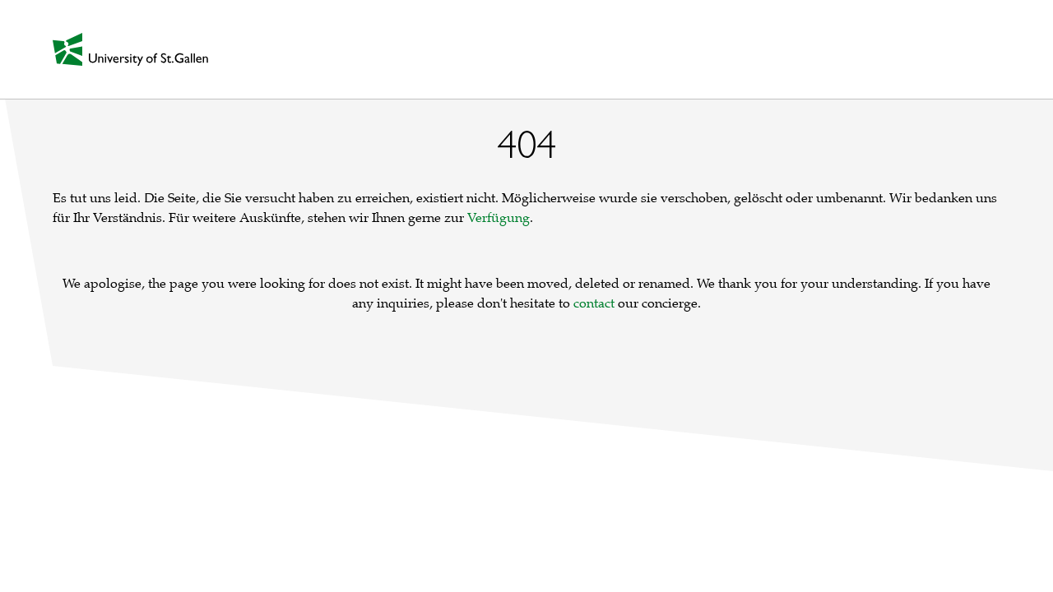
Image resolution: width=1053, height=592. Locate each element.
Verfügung (498, 218)
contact (594, 303)
